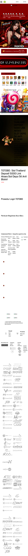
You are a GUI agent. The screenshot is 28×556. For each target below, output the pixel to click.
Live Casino (9, 17)
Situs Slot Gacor (10, 237)
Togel (14, 16)
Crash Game (20, 17)
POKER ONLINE (14, 252)
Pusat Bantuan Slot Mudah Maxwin (4, 246)
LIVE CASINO (14, 245)
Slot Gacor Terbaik (10, 245)
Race (11, 16)
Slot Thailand (9, 241)
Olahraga (17, 16)
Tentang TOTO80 (4, 236)
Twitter (25, 239)
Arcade (23, 16)
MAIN (4, 77)
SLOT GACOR (17, 237)
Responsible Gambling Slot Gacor (4, 240)
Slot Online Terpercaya (10, 248)
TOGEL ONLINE (14, 241)
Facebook (26, 237)
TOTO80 (2, 182)
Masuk (17, 1)
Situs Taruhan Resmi (9, 253)
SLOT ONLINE (14, 237)
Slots (7, 16)
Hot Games (4, 17)
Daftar (24, 1)
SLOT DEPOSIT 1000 (18, 246)
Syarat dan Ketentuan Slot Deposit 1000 (4, 251)
